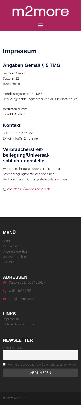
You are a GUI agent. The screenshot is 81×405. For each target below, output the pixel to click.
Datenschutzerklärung (19, 324)
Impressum (11, 319)
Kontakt (9, 262)
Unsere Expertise (15, 251)
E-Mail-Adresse (12, 347)
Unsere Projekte (14, 257)
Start (6, 241)
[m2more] (40, 11)
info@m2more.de (21, 299)
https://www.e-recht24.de (32, 189)
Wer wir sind (11, 246)
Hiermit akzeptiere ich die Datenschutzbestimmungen (42, 364)
